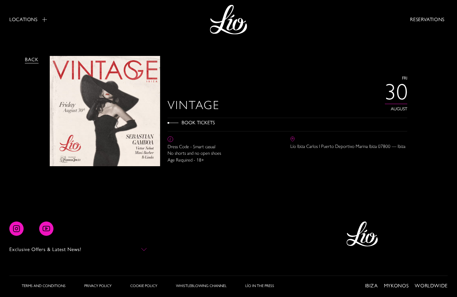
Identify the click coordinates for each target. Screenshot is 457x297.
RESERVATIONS (427, 19)
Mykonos (396, 286)
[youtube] (46, 229)
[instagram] (16, 229)
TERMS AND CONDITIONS (44, 286)
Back (32, 59)
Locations (23, 19)
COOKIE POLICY (143, 286)
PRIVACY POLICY (98, 286)
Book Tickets (198, 123)
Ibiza (371, 286)
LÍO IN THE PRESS (259, 286)
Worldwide (431, 286)
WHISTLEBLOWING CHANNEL (201, 286)
